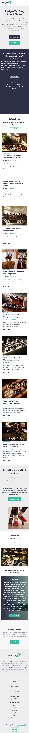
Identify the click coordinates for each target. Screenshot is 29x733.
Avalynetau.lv (14, 727)
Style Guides (14, 686)
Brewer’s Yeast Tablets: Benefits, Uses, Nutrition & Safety (14, 87)
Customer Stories (14, 696)
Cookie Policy (14, 710)
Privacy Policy (14, 713)
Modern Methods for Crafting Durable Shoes (14, 571)
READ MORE (6, 172)
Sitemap (14, 715)
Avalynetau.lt (21, 725)
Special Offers (14, 82)
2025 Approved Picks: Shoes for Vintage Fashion (13, 445)
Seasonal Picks (14, 689)
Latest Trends (6, 153)
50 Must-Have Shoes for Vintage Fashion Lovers (12, 359)
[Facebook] (13, 730)
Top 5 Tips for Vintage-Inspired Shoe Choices (11, 402)
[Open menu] (26, 3)
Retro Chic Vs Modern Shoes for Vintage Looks (13, 273)
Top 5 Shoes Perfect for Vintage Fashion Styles (12, 316)
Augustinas (13, 160)
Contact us (14, 705)
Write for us (14, 718)
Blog (14, 568)
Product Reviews (14, 691)
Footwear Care (14, 684)
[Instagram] (16, 730)
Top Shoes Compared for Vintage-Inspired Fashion (12, 156)
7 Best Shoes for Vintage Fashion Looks (12, 230)
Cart (14, 708)
